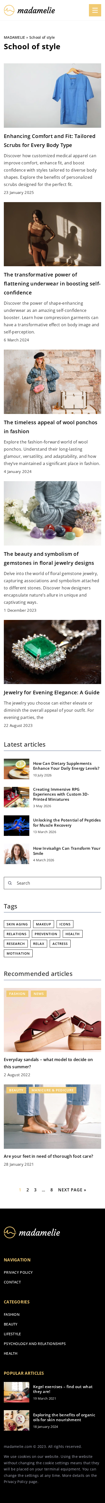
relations (17, 934)
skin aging (17, 924)
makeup (43, 924)
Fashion (12, 1314)
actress (60, 943)
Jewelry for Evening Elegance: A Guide (52, 692)
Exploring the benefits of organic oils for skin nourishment (64, 1417)
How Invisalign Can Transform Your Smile (66, 851)
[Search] (10, 883)
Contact (12, 1282)
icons (65, 924)
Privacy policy (18, 1272)
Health (11, 1353)
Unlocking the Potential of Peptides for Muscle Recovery (67, 823)
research (16, 943)
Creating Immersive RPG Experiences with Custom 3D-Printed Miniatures (61, 794)
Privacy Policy (16, 1481)
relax (38, 943)
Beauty (11, 1324)
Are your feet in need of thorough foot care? (48, 1156)
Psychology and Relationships (35, 1343)
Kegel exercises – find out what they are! (63, 1389)
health (72, 934)
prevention (46, 934)
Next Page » (72, 1190)
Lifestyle (12, 1333)
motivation (18, 953)
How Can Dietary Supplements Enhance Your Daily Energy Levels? (66, 766)
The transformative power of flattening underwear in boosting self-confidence (52, 283)
